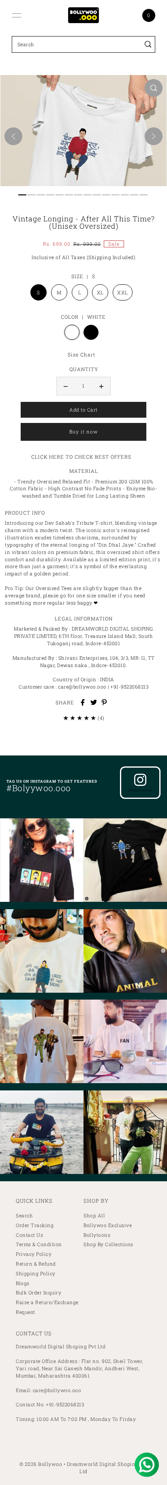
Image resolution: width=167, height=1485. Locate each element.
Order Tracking (35, 1225)
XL (100, 292)
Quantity (83, 369)
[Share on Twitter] (93, 702)
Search (24, 1215)
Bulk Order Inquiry (38, 1293)
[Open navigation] (16, 15)
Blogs (23, 1283)
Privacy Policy (33, 1254)
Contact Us (29, 1235)
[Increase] (101, 386)
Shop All (94, 1215)
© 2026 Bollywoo (40, 1464)
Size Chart (81, 354)
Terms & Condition (39, 1244)
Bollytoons (97, 1235)
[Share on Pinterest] (104, 702)
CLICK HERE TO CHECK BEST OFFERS (81, 456)
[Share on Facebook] (82, 702)
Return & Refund (36, 1264)
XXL (122, 292)
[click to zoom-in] (154, 88)
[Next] (154, 136)
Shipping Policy (36, 1273)
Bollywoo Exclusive (108, 1225)
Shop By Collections (108, 1244)
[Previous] (13, 136)
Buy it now (83, 432)
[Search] (148, 44)
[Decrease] (66, 386)
